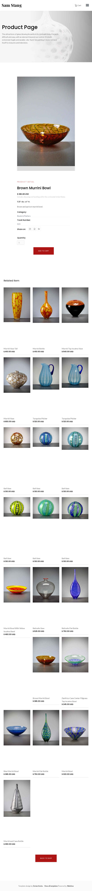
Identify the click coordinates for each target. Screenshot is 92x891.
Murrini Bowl (67, 771)
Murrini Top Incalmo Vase (72, 348)
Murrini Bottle (39, 348)
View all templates (51, 886)
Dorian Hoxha (38, 886)
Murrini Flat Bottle (40, 771)
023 (18, 224)
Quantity (21, 238)
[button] (78, 5)
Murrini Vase (9, 418)
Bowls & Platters (24, 216)
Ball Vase (7, 488)
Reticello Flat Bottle (70, 628)
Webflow (70, 886)
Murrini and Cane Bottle (13, 841)
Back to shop (46, 858)
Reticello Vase (38, 628)
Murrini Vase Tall (10, 348)
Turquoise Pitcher (40, 418)
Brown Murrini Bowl (41, 698)
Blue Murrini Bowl (11, 771)
